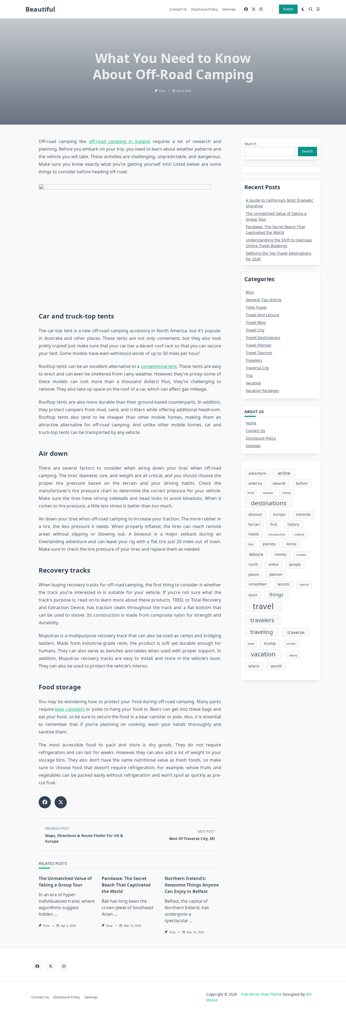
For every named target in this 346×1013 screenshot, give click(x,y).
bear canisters (70, 709)
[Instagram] (260, 9)
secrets (283, 584)
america (255, 483)
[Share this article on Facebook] (45, 802)
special (304, 584)
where (254, 666)
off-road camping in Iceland (119, 141)
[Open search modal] (310, 9)
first (273, 524)
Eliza (162, 91)
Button (288, 9)
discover (255, 514)
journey (269, 544)
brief (251, 493)
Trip (249, 375)
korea (292, 544)
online (273, 564)
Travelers (254, 360)
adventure (257, 473)
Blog (250, 292)
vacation (263, 654)
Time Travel (256, 307)
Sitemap (228, 9)
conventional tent (159, 366)
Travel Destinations (263, 337)
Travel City (255, 330)
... (55, 914)
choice (286, 493)
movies (301, 555)
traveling (261, 632)
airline (284, 473)
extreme (303, 514)
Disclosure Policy (204, 9)
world (276, 666)
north (253, 564)
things (276, 594)
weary (293, 655)
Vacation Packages (262, 390)
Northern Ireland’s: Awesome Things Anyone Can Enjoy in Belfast (192, 884)
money (281, 554)
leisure (256, 554)
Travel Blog (256, 322)
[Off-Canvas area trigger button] (318, 9)
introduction (276, 534)
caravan (268, 493)
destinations (269, 503)
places (253, 574)
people (295, 564)
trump (270, 643)
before (302, 483)
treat (251, 644)
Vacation (253, 383)
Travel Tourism (259, 352)
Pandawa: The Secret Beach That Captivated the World (126, 884)
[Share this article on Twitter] (61, 802)
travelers (262, 620)
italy (250, 544)
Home (251, 423)
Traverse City (257, 367)
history (293, 524)
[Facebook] (246, 9)
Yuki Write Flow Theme (261, 994)
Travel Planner (259, 345)
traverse (295, 632)
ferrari (254, 524)
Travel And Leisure (262, 314)
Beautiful (40, 9)
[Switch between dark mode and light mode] (303, 9)
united (290, 644)
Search (250, 143)
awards (279, 483)
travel (263, 606)
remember (257, 584)
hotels (253, 534)
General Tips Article (263, 299)
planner (276, 574)
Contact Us (178, 9)
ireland (299, 534)
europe (279, 514)
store (252, 595)
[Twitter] (253, 9)
